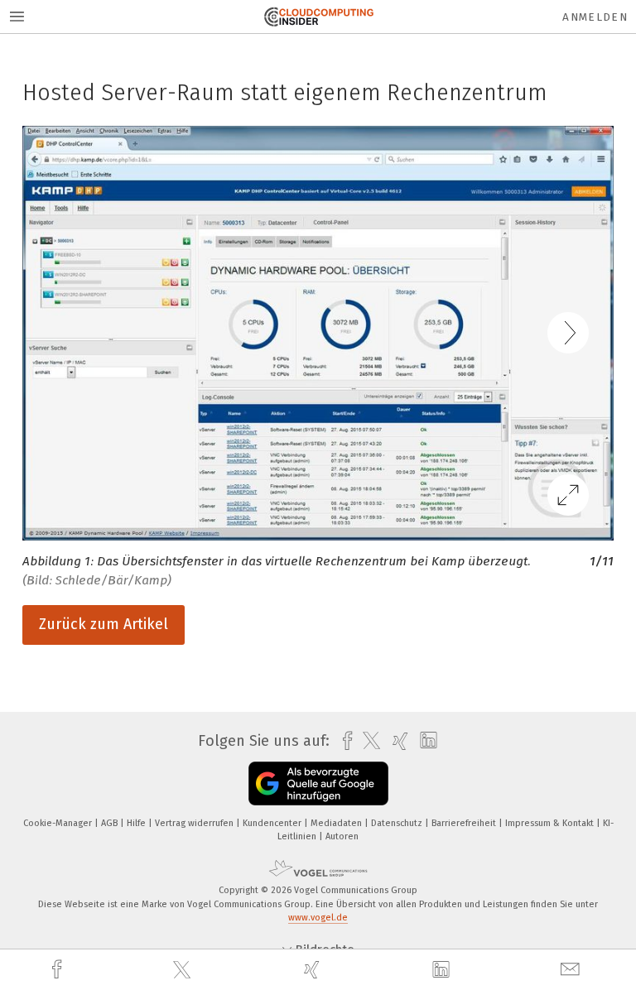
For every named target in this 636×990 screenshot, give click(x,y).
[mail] (572, 970)
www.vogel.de (318, 917)
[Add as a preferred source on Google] (318, 783)
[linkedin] (443, 970)
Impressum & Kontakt (550, 823)
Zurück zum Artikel (103, 624)
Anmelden (595, 17)
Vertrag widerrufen (195, 823)
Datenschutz (398, 823)
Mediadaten (337, 823)
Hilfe (137, 823)
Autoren (342, 836)
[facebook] (58, 970)
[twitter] (184, 970)
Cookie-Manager (58, 823)
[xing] (313, 969)
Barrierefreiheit (465, 823)
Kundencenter (273, 823)
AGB (110, 823)
